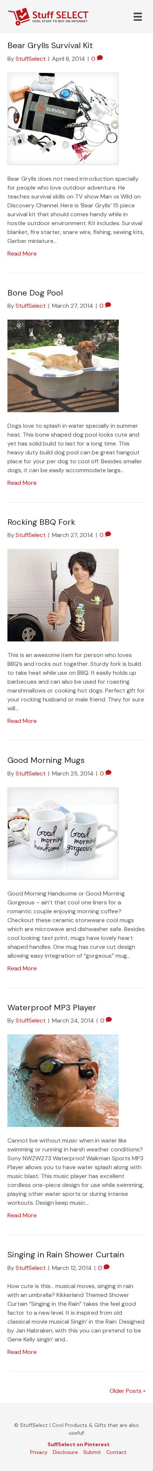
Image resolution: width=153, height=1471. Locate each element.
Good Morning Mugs (46, 760)
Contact (116, 1452)
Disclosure (65, 1452)
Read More (22, 253)
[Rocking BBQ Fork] (63, 594)
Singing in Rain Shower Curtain (65, 1254)
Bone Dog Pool (35, 292)
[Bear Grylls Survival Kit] (63, 118)
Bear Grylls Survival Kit (50, 45)
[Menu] (138, 16)
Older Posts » (128, 1391)
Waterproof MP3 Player (51, 1007)
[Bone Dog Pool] (63, 365)
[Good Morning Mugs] (63, 833)
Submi (91, 1452)
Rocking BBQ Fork (41, 522)
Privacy (39, 1452)
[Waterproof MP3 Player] (63, 1080)
